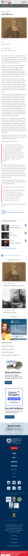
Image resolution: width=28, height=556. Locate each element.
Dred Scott (13, 235)
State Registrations (14, 542)
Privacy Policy (14, 535)
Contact (14, 476)
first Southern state (14, 204)
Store (15, 473)
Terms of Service (14, 539)
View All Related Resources (8, 248)
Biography (8, 11)
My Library (25, 6)
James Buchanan (15, 227)
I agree (2, 555)
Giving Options (14, 469)
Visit (14, 457)
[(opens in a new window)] (8, 482)
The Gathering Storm (9, 312)
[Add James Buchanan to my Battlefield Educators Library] (25, 225)
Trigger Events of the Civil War (7, 346)
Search (7, 6)
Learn (4, 6)
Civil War (3, 11)
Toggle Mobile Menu (24, 2)
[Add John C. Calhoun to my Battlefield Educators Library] (25, 241)
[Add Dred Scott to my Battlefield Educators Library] (25, 233)
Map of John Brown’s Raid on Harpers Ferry (10, 355)
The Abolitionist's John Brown (7, 349)
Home (7, 2)
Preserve (14, 462)
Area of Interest (11, 283)
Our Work (14, 466)
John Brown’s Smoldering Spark (7, 352)
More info (8, 555)
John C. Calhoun (15, 243)
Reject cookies (15, 555)
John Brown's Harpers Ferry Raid (9, 212)
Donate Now (14, 448)
